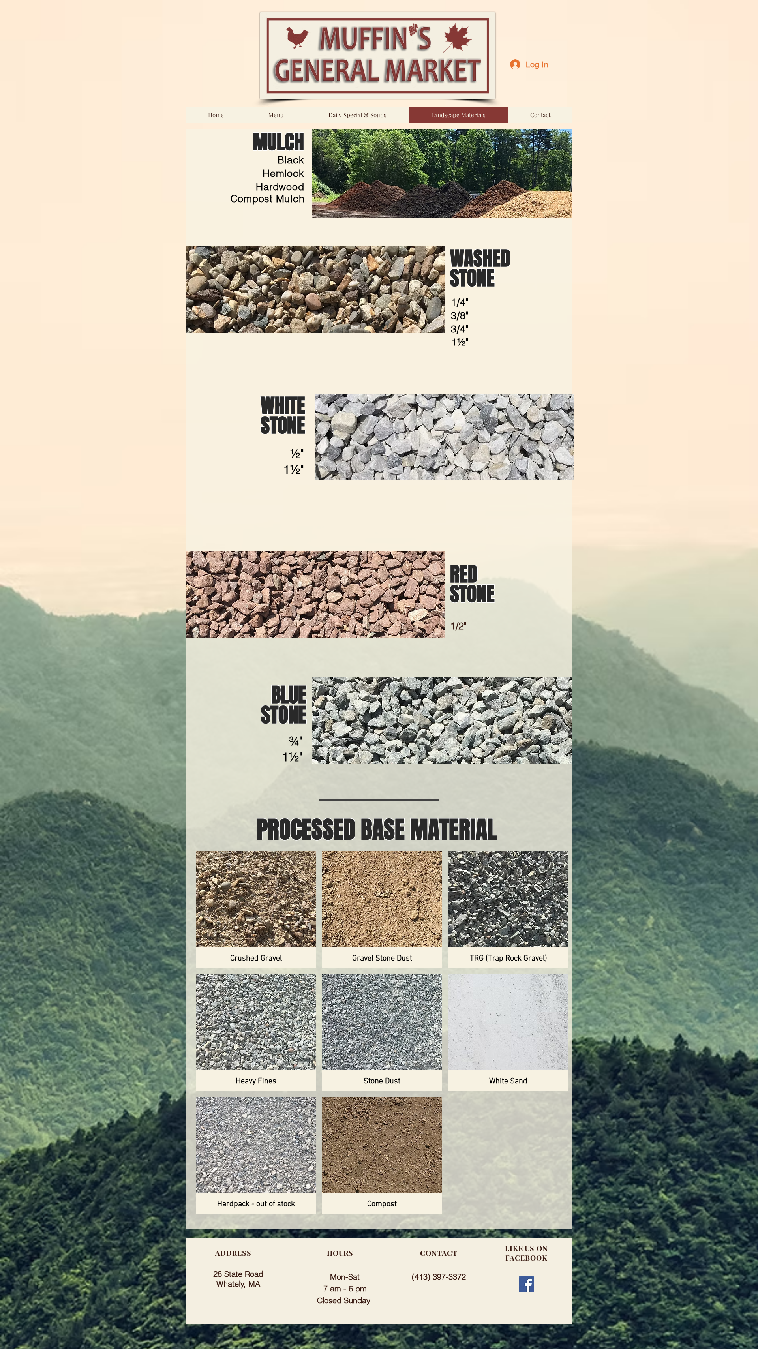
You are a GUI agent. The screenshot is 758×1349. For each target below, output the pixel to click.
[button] (256, 909)
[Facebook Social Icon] (526, 1284)
